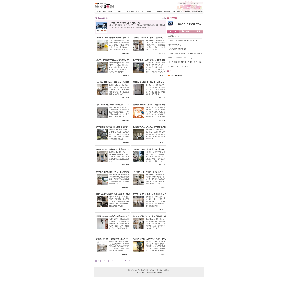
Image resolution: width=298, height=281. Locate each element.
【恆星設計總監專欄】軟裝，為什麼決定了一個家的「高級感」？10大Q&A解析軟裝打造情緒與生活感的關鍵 (149, 37)
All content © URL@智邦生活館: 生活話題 (149, 272)
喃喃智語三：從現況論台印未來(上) (180, 58)
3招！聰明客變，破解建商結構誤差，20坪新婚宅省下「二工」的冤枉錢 (112, 104)
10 (121, 261)
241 (126, 261)
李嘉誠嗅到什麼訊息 (175, 36)
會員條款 (152, 270)
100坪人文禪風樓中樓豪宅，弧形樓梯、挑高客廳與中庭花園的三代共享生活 (112, 60)
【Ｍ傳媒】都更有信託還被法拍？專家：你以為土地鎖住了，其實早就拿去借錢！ (112, 37)
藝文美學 (176, 11)
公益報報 (149, 11)
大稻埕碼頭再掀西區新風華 (177, 49)
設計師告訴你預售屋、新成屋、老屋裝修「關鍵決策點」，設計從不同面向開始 (148, 82)
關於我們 (131, 270)
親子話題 (186, 11)
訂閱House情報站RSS (178, 76)
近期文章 (173, 31)
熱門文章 (185, 31)
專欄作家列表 (197, 11)
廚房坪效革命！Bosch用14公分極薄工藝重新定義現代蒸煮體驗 (149, 60)
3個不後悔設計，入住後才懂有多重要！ (148, 171)
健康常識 (130, 11)
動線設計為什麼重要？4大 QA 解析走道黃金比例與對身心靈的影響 (112, 171)
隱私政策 (159, 270)
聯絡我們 (138, 270)
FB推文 (198, 31)
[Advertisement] (184, 120)
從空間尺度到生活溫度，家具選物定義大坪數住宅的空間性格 (149, 194)
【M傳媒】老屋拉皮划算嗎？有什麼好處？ (149, 149)
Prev (163, 18)
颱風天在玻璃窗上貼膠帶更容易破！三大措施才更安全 (149, 238)
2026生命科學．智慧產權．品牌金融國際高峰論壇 (185, 53)
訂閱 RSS (167, 270)
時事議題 (158, 11)
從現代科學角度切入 (175, 45)
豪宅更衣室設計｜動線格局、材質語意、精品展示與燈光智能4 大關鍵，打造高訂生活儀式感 (112, 149)
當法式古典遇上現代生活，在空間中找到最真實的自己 (149, 127)
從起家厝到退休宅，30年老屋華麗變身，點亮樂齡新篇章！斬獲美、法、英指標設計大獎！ (149, 216)
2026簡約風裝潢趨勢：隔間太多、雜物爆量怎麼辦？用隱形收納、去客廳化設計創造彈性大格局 (113, 82)
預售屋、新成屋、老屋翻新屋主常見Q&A (112, 238)
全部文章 (111, 11)
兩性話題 (139, 11)
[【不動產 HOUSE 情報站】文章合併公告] (170, 26)
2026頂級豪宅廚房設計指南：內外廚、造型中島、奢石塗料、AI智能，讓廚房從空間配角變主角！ (113, 194)
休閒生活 (121, 11)
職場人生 (167, 11)
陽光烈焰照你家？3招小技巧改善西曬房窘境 (149, 104)
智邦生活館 (101, 11)
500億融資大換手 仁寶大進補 (178, 66)
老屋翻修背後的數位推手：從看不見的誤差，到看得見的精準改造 (112, 127)
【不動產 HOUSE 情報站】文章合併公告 (124, 22)
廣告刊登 (145, 270)
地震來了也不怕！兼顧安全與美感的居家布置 (112, 216)
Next (165, 18)
